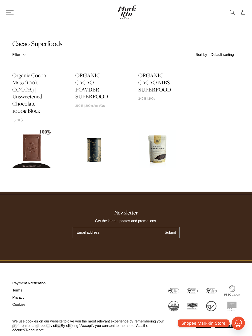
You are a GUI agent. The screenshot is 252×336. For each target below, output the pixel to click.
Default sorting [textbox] (210, 56)
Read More (35, 330)
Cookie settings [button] (227, 326)
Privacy (18, 297)
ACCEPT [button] (203, 326)
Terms (17, 290)
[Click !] (238, 323)
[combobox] (218, 54)
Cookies (19, 304)
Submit (170, 232)
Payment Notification (29, 283)
